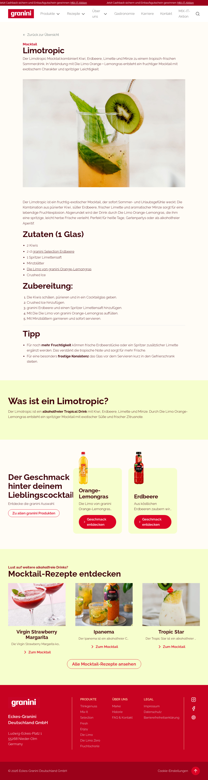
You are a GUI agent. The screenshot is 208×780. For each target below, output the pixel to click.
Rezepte (73, 14)
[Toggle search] (197, 14)
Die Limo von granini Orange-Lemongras (59, 269)
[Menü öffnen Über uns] (105, 14)
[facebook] (193, 708)
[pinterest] (193, 717)
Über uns (96, 13)
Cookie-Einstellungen (173, 771)
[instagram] (193, 699)
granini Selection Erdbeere (53, 251)
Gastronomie (124, 14)
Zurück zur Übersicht (43, 35)
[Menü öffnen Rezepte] (83, 14)
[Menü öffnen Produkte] (58, 14)
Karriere (147, 14)
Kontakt (166, 14)
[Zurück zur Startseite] (21, 13)
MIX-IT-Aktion (78, 2)
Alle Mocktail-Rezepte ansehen (104, 664)
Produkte (47, 14)
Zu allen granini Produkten (33, 513)
